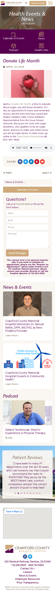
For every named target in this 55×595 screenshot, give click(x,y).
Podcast (29, 23)
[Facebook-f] (25, 556)
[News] (41, 34)
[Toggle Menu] (50, 3)
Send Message (17, 253)
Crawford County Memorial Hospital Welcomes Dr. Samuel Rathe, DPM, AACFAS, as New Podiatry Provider (24, 326)
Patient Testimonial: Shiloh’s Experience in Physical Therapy (25, 431)
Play (9, 437)
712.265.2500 (23, 204)
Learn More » (12, 335)
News (41, 38)
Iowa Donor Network (28, 136)
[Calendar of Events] (13, 34)
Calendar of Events (13, 38)
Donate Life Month (21, 104)
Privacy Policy (21, 589)
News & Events (14, 182)
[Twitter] (30, 556)
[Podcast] (13, 45)
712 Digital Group (41, 589)
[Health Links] (41, 45)
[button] (26, 3)
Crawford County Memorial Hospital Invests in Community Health (24, 376)
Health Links (41, 50)
